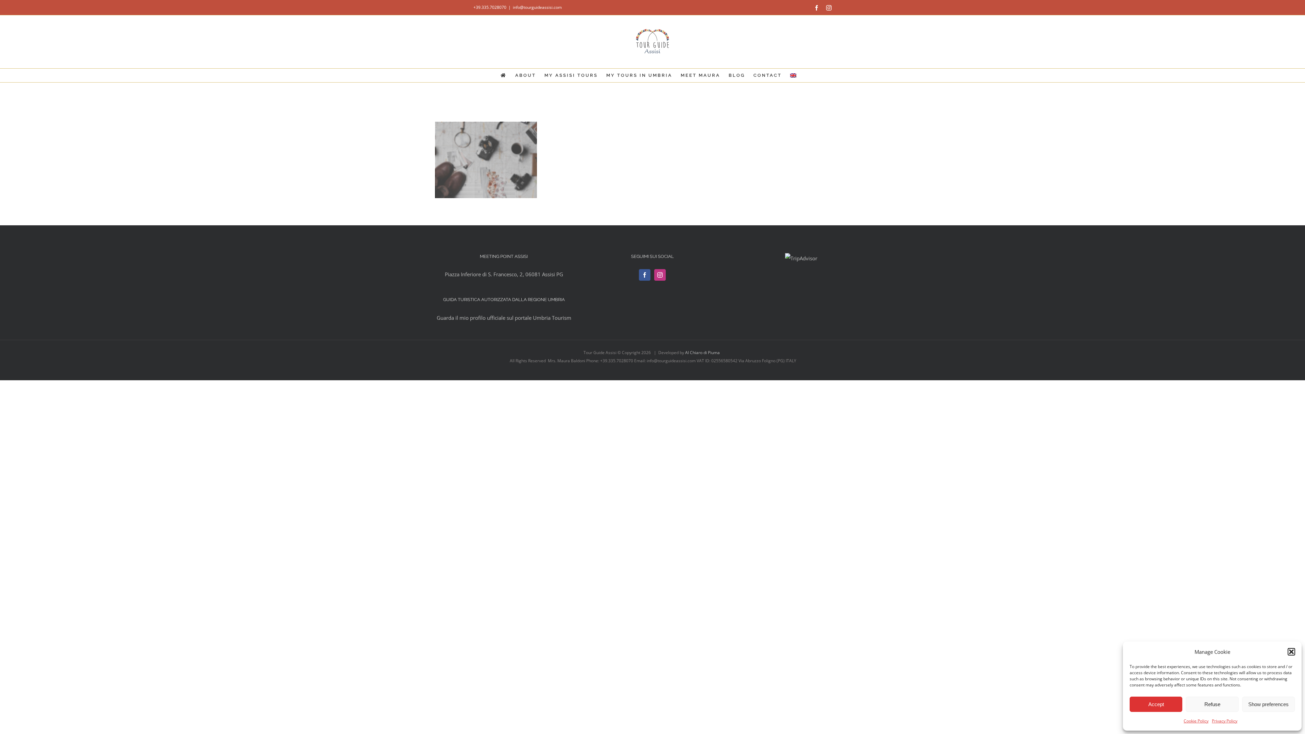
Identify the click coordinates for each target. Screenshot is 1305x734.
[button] (1291, 651)
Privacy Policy (1224, 721)
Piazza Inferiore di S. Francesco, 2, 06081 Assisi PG (504, 274)
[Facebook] (644, 275)
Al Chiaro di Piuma (703, 352)
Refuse (1212, 704)
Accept (1156, 704)
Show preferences (1268, 704)
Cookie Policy (1196, 721)
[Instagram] (660, 275)
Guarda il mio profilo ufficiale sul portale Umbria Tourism (504, 317)
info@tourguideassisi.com (537, 7)
